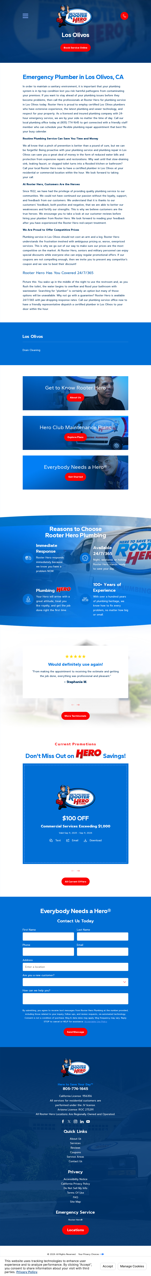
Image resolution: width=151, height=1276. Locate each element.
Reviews (75, 1148)
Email (75, 840)
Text (58, 840)
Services (75, 1143)
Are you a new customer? (38, 975)
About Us (75, 1139)
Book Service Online (75, 47)
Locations (75, 1230)
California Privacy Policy (75, 1184)
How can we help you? (36, 990)
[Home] (74, 16)
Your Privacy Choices (89, 1254)
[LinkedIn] (82, 1121)
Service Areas (75, 1157)
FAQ (75, 1197)
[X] (69, 1121)
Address (28, 960)
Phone (26, 944)
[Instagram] (75, 1121)
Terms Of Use (75, 1193)
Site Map (75, 1202)
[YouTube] (88, 1121)
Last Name (83, 929)
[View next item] (78, 704)
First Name (29, 929)
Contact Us (75, 1161)
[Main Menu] (25, 16)
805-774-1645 (75, 1089)
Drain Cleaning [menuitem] (31, 350)
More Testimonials (75, 715)
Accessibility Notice (75, 1179)
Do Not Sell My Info (75, 1188)
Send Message (75, 1031)
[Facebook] (63, 1121)
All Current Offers (75, 881)
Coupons (75, 1152)
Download (95, 840)
